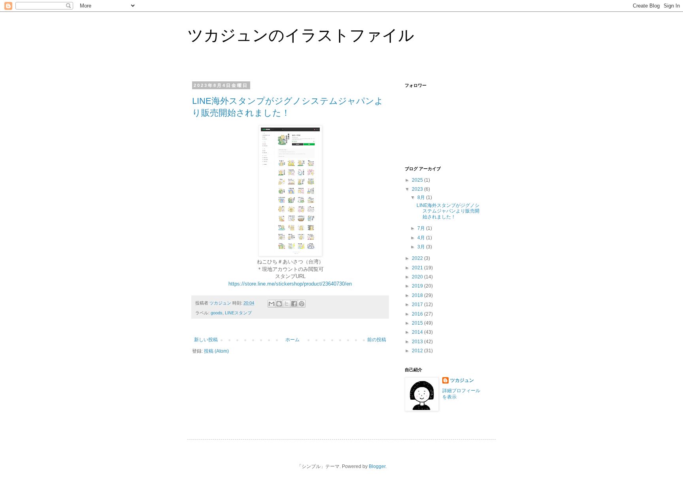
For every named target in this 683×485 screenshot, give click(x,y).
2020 (418, 277)
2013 (418, 341)
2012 (418, 350)
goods (217, 312)
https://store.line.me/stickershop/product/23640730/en (290, 284)
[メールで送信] (271, 304)
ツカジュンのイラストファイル (300, 35)
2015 (418, 323)
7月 (421, 228)
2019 (418, 286)
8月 (421, 197)
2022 (418, 258)
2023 (418, 189)
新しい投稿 (206, 339)
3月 (421, 247)
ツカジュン (462, 380)
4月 (421, 238)
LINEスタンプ (238, 312)
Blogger (377, 466)
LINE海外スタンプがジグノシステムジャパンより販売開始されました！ (448, 211)
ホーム (292, 339)
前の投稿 (376, 339)
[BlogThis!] (279, 304)
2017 (418, 304)
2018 (418, 295)
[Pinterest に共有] (302, 304)
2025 (418, 180)
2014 (418, 332)
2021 (418, 268)
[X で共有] (287, 304)
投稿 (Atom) (216, 351)
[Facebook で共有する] (294, 304)
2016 (418, 314)
